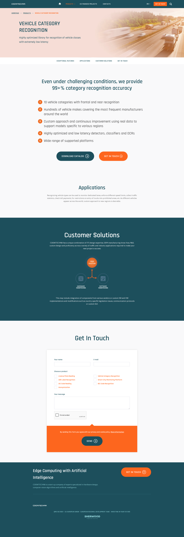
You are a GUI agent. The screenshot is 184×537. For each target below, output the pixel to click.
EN (148, 4)
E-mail (96, 359)
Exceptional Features (65, 61)
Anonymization (64, 387)
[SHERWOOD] (92, 517)
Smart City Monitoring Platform (110, 380)
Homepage (15, 13)
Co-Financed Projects (88, 4)
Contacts (107, 4)
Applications (85, 61)
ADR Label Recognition (66, 380)
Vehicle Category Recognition (109, 376)
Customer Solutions (104, 61)
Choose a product (61, 371)
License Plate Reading (66, 376)
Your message (59, 394)
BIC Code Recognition (106, 383)
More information (117, 432)
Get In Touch (160, 4)
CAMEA (18, 4)
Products (69, 4)
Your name (58, 359)
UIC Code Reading (64, 383)
